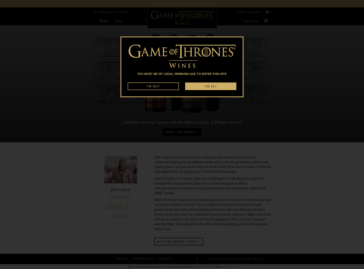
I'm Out (153, 86)
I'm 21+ (211, 86)
